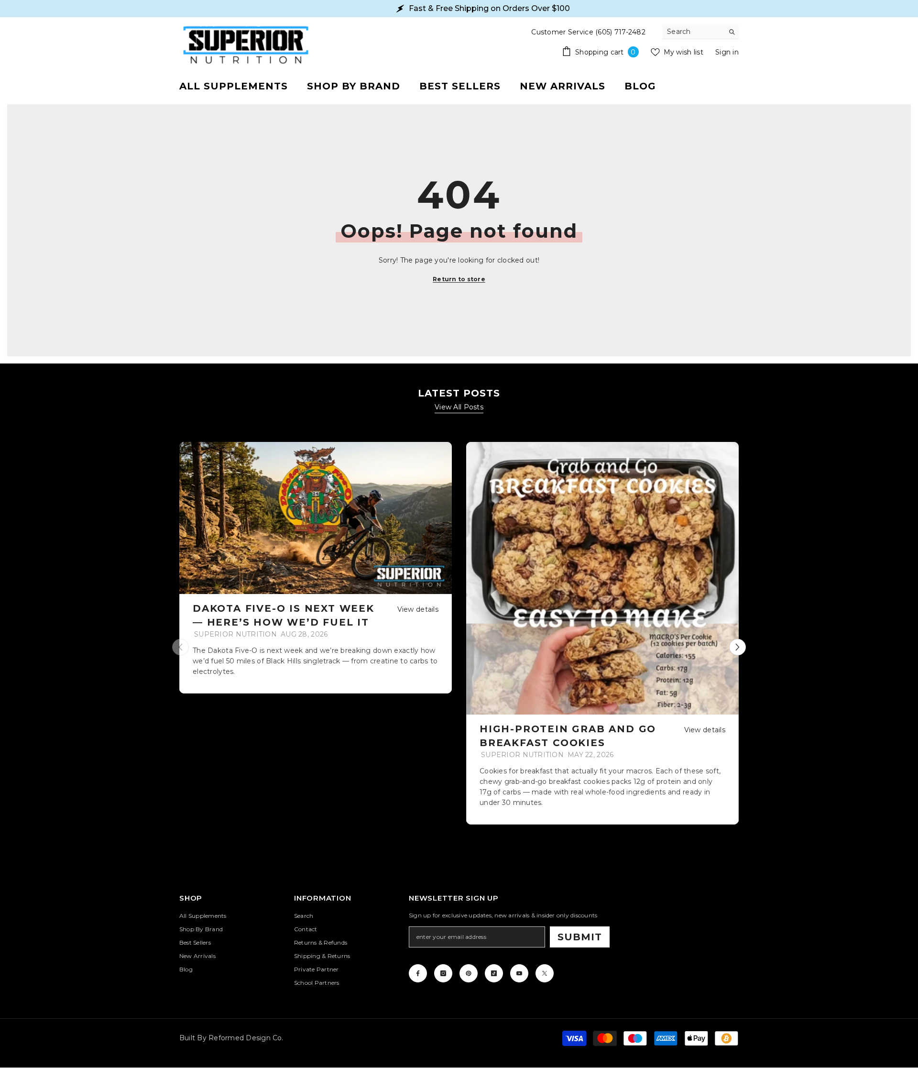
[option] (315, 568)
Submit (579, 937)
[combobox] (693, 31)
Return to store (459, 279)
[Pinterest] (468, 973)
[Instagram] (443, 973)
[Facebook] (418, 973)
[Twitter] (545, 973)
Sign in (727, 52)
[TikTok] (494, 973)
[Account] (728, 86)
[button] (737, 647)
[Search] (700, 31)
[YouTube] (519, 973)
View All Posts (459, 407)
